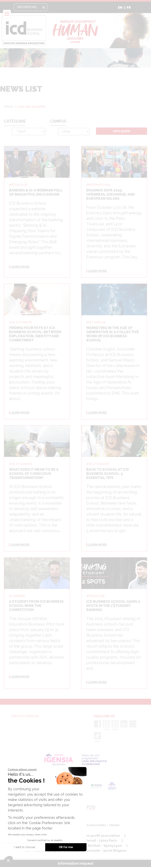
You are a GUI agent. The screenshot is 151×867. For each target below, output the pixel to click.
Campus (58, 121)
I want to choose (24, 847)
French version (24, 716)
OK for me (66, 847)
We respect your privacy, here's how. (27, 834)
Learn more (19, 266)
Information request (75, 863)
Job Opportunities (95, 825)
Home (8, 106)
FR (129, 7)
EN (120, 7)
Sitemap (114, 825)
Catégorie (15, 121)
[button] (8, 860)
